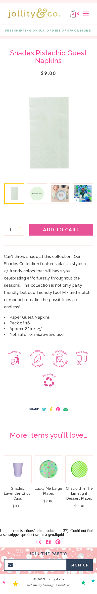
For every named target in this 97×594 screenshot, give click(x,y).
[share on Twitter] (44, 409)
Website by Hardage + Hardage (48, 585)
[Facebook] (48, 542)
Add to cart (61, 229)
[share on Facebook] (51, 409)
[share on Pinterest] (58, 409)
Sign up (80, 565)
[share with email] (65, 409)
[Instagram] (39, 542)
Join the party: (48, 553)
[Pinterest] (57, 542)
